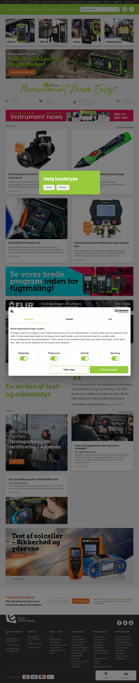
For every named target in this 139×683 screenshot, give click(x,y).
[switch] (54, 358)
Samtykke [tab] (29, 319)
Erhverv (63, 187)
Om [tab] (110, 319)
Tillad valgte (69, 369)
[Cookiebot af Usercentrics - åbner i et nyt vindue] (117, 311)
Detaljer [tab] (69, 319)
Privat (49, 187)
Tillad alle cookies (109, 369)
